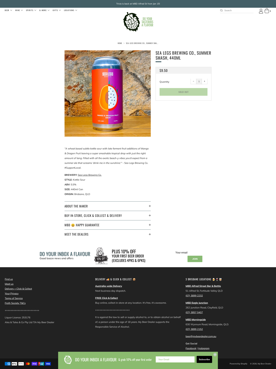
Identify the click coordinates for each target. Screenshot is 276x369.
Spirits (29, 10)
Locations (69, 10)
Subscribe (204, 359)
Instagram (203, 348)
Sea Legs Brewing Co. (90, 174)
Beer (7, 10)
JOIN (195, 259)
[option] (108, 93)
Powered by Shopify (238, 363)
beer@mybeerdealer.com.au (201, 336)
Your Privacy (12, 293)
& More (43, 10)
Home (120, 43)
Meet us (9, 283)
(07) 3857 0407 (194, 312)
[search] (236, 10)
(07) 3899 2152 (194, 329)
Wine (17, 10)
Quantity (164, 81)
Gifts (55, 10)
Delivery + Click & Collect (18, 288)
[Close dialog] (215, 354)
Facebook (191, 348)
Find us (9, 279)
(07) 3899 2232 (194, 295)
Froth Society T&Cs (15, 303)
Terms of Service (14, 298)
